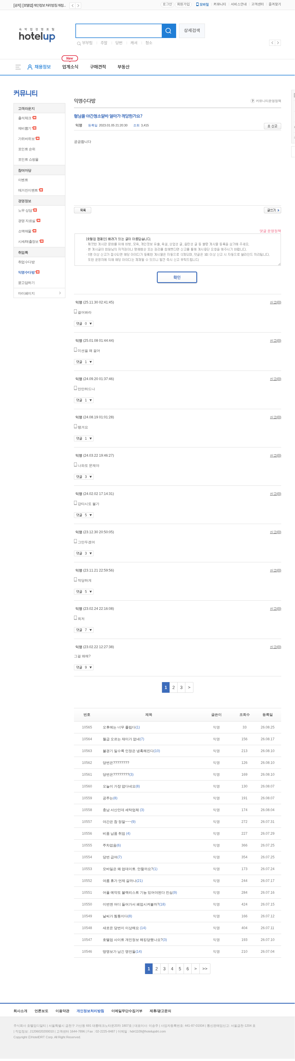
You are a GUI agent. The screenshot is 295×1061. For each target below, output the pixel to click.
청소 (148, 43)
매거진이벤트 (28, 190)
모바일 (204, 5)
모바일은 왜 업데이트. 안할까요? (130, 869)
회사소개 (20, 1011)
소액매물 (24, 231)
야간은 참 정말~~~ (119, 822)
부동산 (123, 67)
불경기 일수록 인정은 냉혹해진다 (131, 751)
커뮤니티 (220, 4)
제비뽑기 (24, 128)
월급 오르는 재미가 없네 (123, 739)
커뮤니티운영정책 (268, 101)
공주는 (110, 798)
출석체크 (24, 118)
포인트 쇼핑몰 (28, 159)
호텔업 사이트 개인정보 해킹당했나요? (135, 940)
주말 (103, 43)
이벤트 (23, 180)
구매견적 (98, 67)
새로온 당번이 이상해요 (124, 928)
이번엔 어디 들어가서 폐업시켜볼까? (134, 904)
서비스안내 (239, 4)
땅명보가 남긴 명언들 (122, 952)
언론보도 (41, 1011)
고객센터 (257, 4)
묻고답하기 (26, 283)
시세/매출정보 (28, 242)
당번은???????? (116, 763)
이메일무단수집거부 (126, 1011)
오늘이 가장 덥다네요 (121, 786)
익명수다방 (26, 272)
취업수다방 (26, 262)
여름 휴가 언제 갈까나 (123, 881)
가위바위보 (26, 139)
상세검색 (192, 30)
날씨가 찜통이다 (117, 916)
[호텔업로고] (37, 43)
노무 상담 (25, 210)
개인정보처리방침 (90, 1011)
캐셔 (133, 43)
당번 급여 (112, 857)
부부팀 (87, 43)
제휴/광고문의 (160, 1011)
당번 (118, 43)
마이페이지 (26, 293)
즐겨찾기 (275, 4)
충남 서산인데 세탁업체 (123, 810)
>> (205, 968)
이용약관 (62, 1011)
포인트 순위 (26, 149)
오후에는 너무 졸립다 (121, 727)
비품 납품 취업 (116, 834)
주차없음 (112, 845)
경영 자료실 (26, 221)
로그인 (167, 4)
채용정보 (43, 67)
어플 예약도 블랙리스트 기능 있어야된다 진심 (140, 893)
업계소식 (70, 67)
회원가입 (183, 4)
